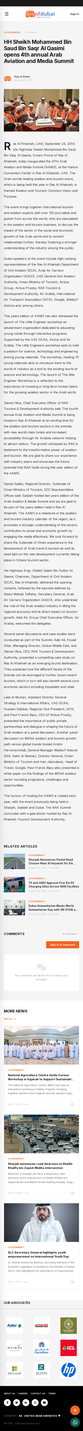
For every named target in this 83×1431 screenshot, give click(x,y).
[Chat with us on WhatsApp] (75, 1422)
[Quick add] (75, 1410)
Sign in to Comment (62, 944)
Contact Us (38, 1393)
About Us (9, 1393)
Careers (23, 1393)
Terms (52, 1393)
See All (8, 1019)
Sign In (74, 13)
